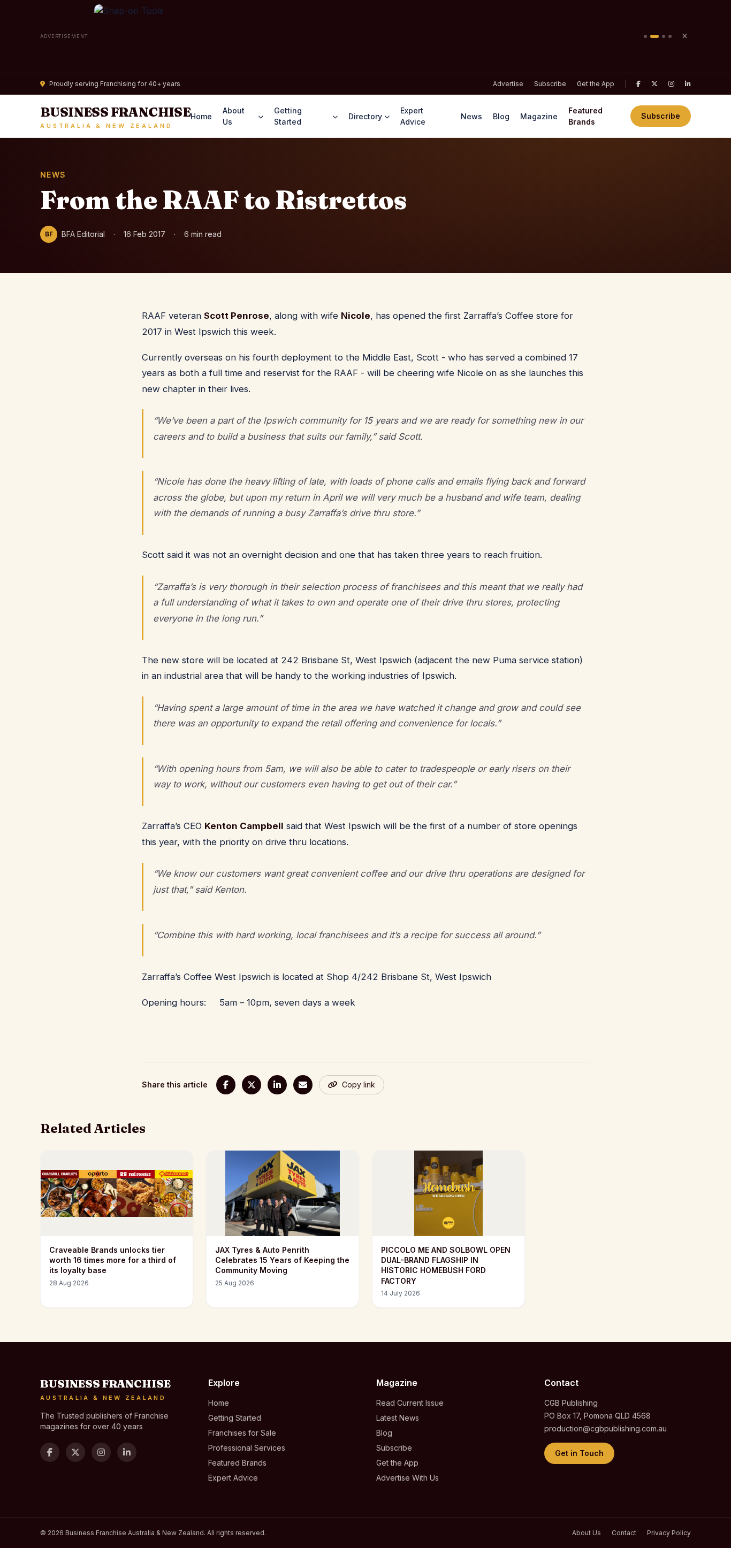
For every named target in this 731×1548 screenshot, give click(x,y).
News (471, 116)
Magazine (539, 116)
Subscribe (550, 84)
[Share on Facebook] (225, 1084)
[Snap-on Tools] (365, 36)
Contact (624, 1533)
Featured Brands (585, 116)
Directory (365, 116)
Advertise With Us (407, 1477)
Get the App (595, 84)
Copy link (358, 1084)
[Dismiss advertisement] (684, 36)
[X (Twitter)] (654, 84)
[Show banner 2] (654, 36)
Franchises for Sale (242, 1432)
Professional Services (246, 1447)
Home (201, 116)
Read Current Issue (410, 1402)
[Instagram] (671, 84)
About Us (234, 116)
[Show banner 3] (663, 36)
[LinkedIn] (688, 84)
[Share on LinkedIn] (277, 1084)
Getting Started (288, 116)
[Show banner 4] (670, 36)
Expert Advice (412, 116)
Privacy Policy (669, 1533)
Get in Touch (579, 1453)
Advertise (508, 84)
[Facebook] (638, 84)
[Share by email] (303, 1084)
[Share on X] (251, 1084)
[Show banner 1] (645, 36)
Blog (501, 116)
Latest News (397, 1417)
